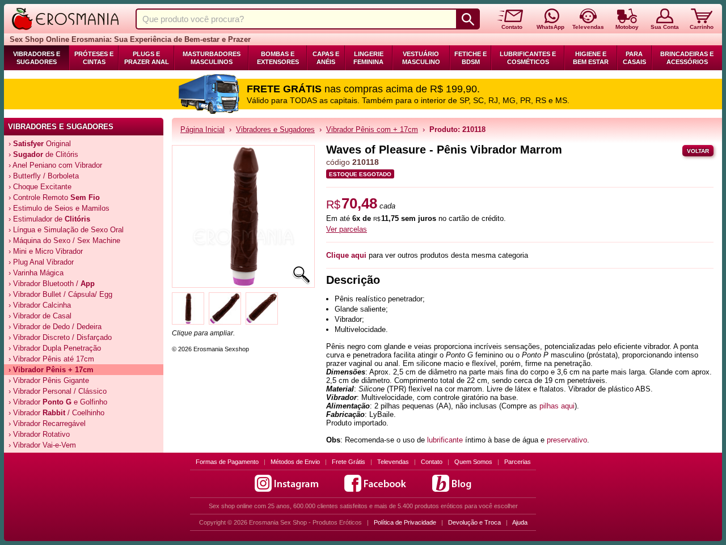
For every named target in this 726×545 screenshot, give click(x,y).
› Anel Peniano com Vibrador (55, 165)
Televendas (393, 461)
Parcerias (517, 461)
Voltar (698, 151)
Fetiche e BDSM (470, 57)
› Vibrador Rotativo (39, 434)
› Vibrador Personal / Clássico (58, 391)
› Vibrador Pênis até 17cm (51, 359)
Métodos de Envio (295, 461)
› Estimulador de (49, 219)
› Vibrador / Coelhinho (56, 412)
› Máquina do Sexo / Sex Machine (64, 240)
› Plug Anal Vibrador (41, 262)
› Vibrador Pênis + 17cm (51, 369)
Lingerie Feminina (368, 57)
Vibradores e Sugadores (36, 57)
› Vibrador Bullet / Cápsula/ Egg (60, 294)
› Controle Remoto (54, 197)
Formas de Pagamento (227, 461)
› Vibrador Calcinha (40, 305)
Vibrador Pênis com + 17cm (372, 129)
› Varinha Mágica (36, 273)
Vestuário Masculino (421, 57)
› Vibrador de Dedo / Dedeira (55, 326)
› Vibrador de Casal (40, 316)
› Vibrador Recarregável (47, 423)
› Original (40, 143)
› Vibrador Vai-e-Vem (42, 445)
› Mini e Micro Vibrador (46, 251)
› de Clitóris (43, 154)
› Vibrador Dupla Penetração (55, 348)
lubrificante (445, 440)
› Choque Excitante (40, 186)
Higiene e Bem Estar (591, 57)
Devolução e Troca (474, 522)
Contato (431, 461)
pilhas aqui (557, 406)
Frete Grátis (348, 461)
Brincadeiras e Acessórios (687, 57)
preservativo (567, 440)
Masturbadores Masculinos (211, 57)
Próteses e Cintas (93, 57)
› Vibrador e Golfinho (58, 402)
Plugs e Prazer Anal (146, 57)
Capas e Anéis (326, 57)
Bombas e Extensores (278, 57)
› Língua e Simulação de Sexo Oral (66, 229)
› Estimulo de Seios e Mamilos (59, 208)
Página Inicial (202, 129)
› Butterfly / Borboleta (44, 176)
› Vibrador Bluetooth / (52, 283)
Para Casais (634, 57)
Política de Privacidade (405, 522)
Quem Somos (473, 461)
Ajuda (519, 522)
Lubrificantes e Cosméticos (528, 57)
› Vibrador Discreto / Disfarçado (60, 337)
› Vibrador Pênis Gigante (49, 380)
